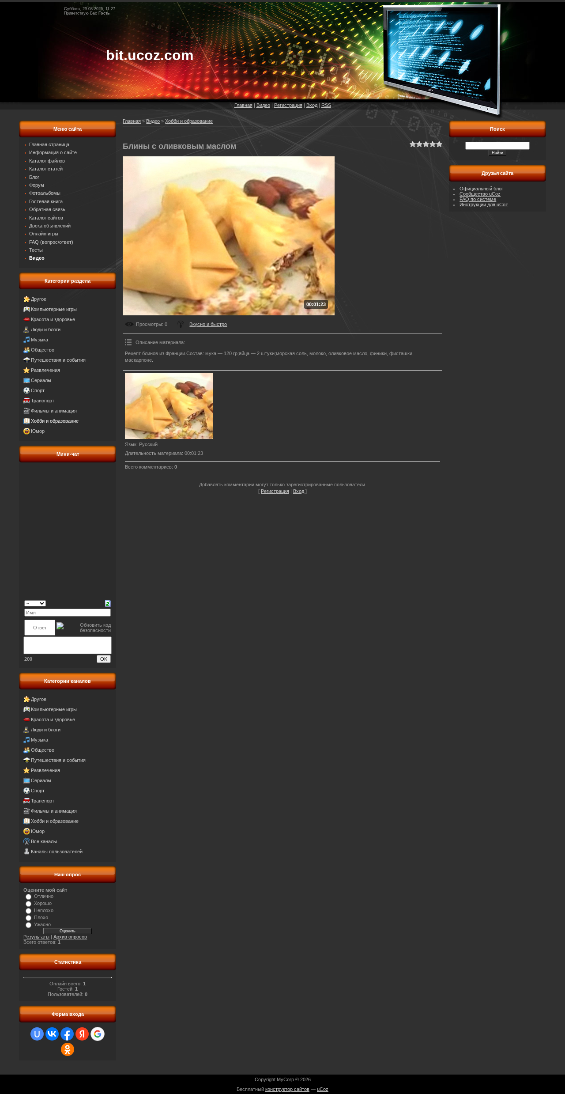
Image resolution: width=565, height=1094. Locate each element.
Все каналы (44, 841)
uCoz (322, 1089)
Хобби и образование (55, 421)
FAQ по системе (478, 199)
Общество (42, 349)
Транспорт (42, 400)
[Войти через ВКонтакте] (52, 1034)
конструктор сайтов (287, 1089)
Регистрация (288, 105)
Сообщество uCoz (480, 194)
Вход (311, 105)
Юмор (38, 431)
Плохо (41, 917)
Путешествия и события (58, 360)
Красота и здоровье (53, 319)
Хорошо (43, 903)
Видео (263, 105)
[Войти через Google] (97, 1034)
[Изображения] (169, 406)
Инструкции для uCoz (484, 204)
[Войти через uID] (37, 1034)
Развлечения (45, 370)
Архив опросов (70, 936)
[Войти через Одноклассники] (67, 1049)
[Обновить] (108, 603)
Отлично (43, 896)
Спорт (38, 390)
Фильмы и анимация (54, 410)
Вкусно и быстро (208, 324)
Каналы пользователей (57, 851)
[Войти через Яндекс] (82, 1034)
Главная (243, 105)
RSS (326, 105)
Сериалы (41, 380)
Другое (38, 299)
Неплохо (43, 910)
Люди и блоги (45, 329)
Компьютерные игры (54, 309)
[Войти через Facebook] (67, 1034)
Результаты (36, 936)
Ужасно (42, 924)
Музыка (39, 339)
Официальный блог (481, 188)
